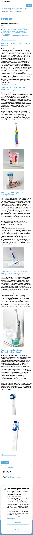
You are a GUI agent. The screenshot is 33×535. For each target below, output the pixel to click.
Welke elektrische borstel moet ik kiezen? (14, 28)
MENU (29, 5)
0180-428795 (8, 476)
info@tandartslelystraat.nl (14, 477)
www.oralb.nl (11, 84)
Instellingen (18, 522)
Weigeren (18, 526)
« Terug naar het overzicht (8, 40)
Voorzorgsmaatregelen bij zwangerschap (13, 31)
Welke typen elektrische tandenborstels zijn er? (15, 35)
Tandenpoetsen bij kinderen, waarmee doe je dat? (16, 29)
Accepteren (18, 530)
